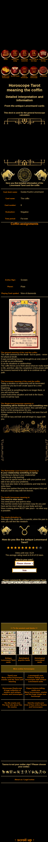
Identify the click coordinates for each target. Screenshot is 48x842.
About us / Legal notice (24, 780)
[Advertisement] (24, 25)
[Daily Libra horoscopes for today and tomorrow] (26, 773)
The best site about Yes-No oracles (12, 705)
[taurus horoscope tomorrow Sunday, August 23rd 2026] (24, 54)
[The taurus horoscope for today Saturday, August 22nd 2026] (15, 54)
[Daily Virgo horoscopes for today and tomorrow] (22, 773)
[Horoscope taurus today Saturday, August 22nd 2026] (5, 58)
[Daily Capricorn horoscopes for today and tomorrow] (37, 773)
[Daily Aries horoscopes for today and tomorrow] (4, 773)
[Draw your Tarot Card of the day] (43, 58)
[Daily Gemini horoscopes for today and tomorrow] (11, 773)
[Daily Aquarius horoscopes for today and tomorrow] (40, 773)
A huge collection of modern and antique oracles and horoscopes (12, 691)
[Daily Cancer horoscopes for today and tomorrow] (15, 773)
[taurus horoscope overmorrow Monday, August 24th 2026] (34, 54)
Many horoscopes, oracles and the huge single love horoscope (36, 692)
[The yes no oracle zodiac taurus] (15, 75)
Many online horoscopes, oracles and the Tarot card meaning (12, 678)
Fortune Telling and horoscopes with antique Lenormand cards (35, 678)
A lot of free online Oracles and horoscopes (35, 705)
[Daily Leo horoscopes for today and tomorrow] (18, 773)
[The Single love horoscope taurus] (5, 75)
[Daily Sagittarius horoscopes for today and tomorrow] (33, 773)
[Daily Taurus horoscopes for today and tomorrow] (7, 773)
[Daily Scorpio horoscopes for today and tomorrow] (29, 773)
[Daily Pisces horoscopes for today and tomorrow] (44, 773)
